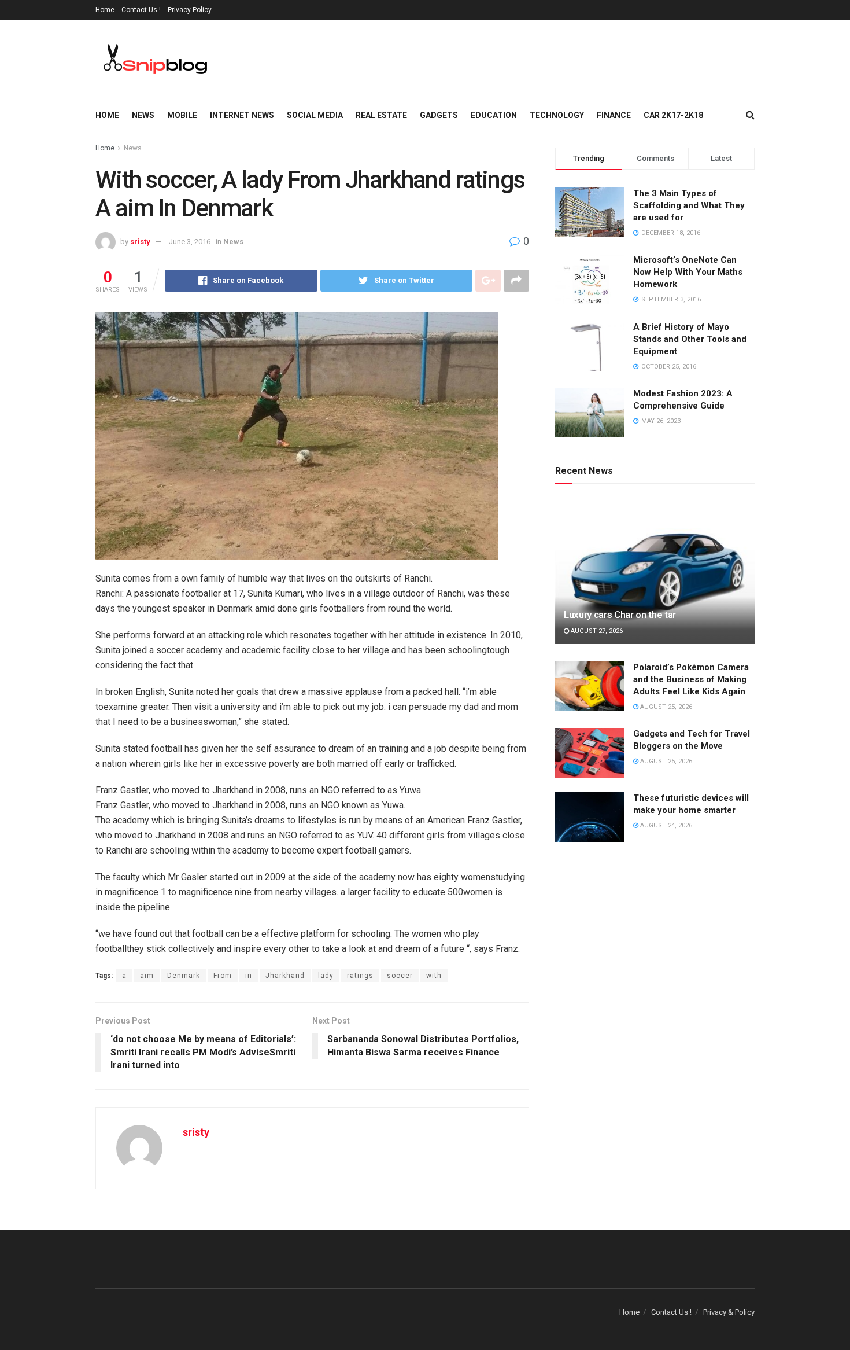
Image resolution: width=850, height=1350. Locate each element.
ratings (360, 976)
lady (326, 976)
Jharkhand (285, 976)
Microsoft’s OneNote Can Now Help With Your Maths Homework (687, 272)
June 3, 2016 (189, 241)
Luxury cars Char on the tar (620, 614)
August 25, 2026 (665, 707)
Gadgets (439, 115)
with (434, 976)
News (143, 115)
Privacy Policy (190, 10)
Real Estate (381, 115)
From (222, 976)
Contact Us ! (141, 10)
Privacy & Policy (729, 1312)
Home (104, 10)
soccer (400, 976)
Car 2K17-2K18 (673, 115)
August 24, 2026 (665, 825)
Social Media (315, 115)
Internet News (242, 115)
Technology (557, 115)
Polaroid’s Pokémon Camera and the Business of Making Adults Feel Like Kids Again (691, 679)
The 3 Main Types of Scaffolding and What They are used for (689, 205)
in (248, 976)
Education (494, 115)
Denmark (183, 976)
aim (147, 976)
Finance (614, 115)
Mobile (182, 115)
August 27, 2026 (596, 631)
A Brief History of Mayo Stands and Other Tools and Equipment (689, 339)
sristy (140, 241)
